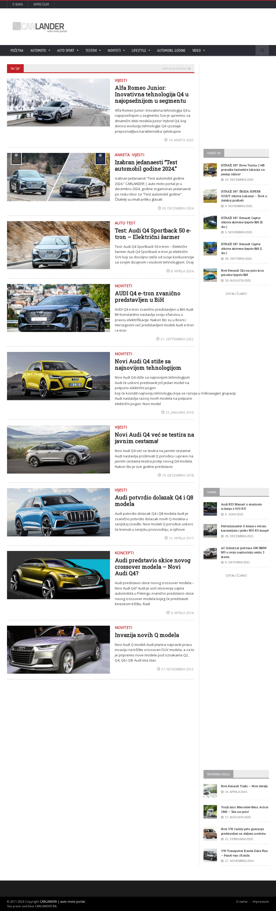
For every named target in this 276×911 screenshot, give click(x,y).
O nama (17, 4)
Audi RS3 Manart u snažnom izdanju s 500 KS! (241, 506)
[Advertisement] (166, 27)
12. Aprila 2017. (181, 538)
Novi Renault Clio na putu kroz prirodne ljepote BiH (242, 272)
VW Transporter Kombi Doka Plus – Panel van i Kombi (244, 853)
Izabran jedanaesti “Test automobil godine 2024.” (146, 165)
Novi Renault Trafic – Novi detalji (244, 786)
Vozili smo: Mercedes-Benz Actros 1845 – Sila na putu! (244, 809)
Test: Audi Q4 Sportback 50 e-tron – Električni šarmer (153, 233)
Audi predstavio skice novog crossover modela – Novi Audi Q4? (153, 567)
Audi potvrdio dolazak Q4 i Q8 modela (154, 500)
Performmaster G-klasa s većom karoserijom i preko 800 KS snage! (245, 528)
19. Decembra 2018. (178, 475)
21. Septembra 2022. (177, 339)
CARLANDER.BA (46, 906)
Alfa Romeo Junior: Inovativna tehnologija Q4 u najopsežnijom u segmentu (152, 94)
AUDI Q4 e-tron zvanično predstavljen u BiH (147, 296)
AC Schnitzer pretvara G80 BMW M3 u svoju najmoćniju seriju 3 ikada (244, 552)
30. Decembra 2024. (178, 208)
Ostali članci (236, 294)
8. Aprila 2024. (182, 271)
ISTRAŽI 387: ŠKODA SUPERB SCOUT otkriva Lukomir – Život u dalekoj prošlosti (244, 195)
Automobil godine (171, 50)
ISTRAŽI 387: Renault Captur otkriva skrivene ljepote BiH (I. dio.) (242, 248)
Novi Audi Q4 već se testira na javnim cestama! (154, 437)
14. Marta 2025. (181, 140)
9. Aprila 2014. (182, 612)
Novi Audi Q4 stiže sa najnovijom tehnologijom (148, 364)
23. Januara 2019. (179, 412)
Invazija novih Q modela (147, 634)
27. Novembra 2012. (177, 669)
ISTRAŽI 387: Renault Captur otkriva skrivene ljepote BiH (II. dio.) (242, 222)
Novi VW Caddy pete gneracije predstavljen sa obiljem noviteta (243, 831)
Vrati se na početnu (174, 68)
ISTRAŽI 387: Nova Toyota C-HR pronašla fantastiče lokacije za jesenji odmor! (243, 169)
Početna (17, 50)
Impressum (41, 4)
